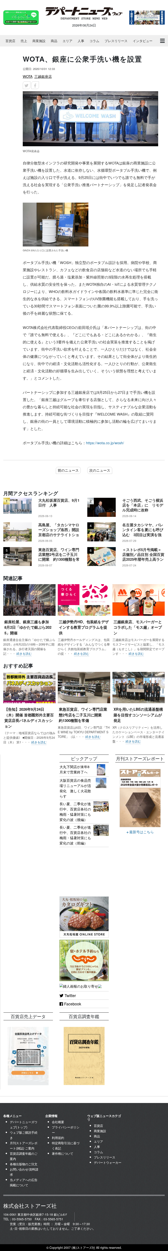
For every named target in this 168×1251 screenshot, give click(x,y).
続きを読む (24, 653)
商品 (54, 40)
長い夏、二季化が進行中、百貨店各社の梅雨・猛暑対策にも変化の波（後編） (75, 811)
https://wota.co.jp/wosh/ (105, 442)
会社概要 (58, 1122)
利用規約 (58, 1137)
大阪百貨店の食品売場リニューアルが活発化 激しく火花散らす (75, 788)
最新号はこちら (141, 831)
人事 (81, 40)
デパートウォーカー (107, 1162)
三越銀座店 (43, 76)
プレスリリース (116, 40)
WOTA (28, 76)
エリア (67, 40)
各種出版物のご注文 (23, 1164)
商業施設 (39, 40)
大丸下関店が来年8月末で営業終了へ (74, 769)
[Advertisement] (28, 776)
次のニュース (99, 470)
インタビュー (142, 40)
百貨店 (10, 40)
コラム (94, 40)
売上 (24, 40)
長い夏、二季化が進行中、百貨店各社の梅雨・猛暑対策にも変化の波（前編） (75, 835)
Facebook (72, 1004)
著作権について (62, 1153)
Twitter (69, 995)
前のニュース (68, 470)
